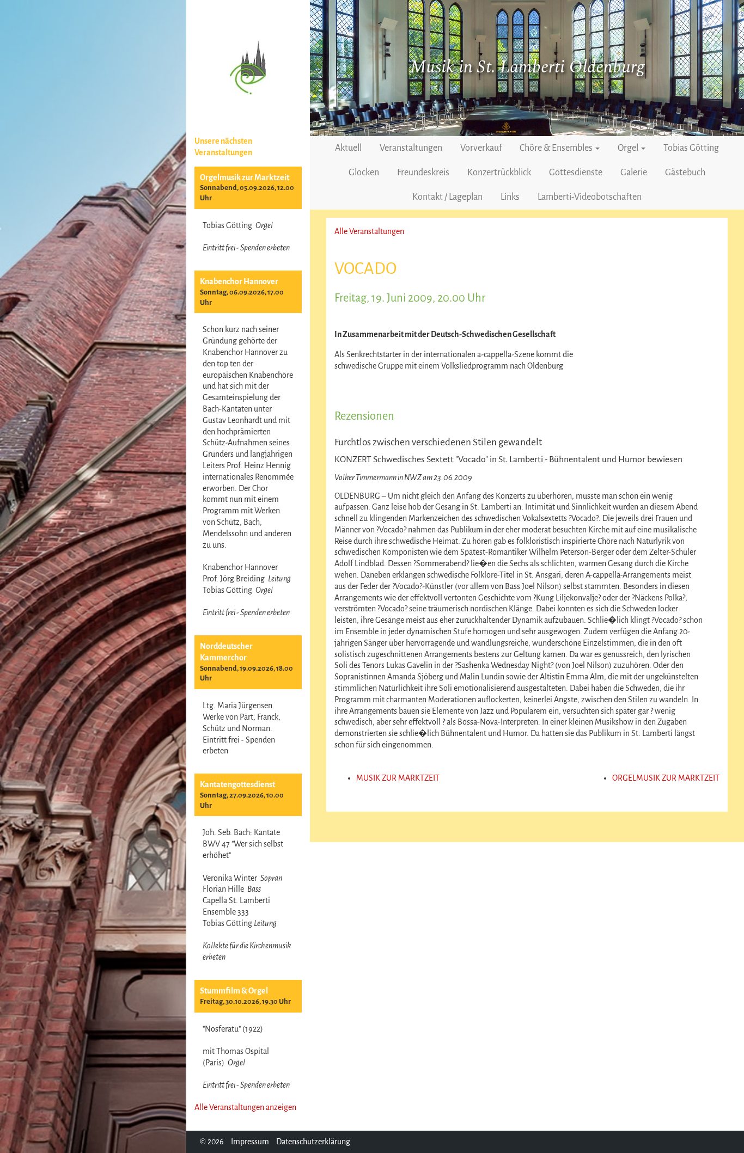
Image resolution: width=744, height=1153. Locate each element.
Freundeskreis (423, 172)
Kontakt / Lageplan (447, 197)
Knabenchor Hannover (239, 281)
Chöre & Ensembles (557, 148)
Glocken (364, 172)
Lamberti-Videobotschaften (590, 197)
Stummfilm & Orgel (234, 990)
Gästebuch (685, 172)
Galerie (633, 172)
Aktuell (348, 148)
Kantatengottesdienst (237, 784)
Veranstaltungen (411, 148)
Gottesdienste (575, 172)
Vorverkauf (481, 148)
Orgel (629, 148)
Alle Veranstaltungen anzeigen (245, 1107)
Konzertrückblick (499, 172)
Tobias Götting (691, 148)
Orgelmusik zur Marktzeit (244, 177)
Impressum (250, 1141)
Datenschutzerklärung (313, 1141)
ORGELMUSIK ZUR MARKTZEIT (665, 778)
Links (510, 197)
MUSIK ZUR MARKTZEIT (398, 778)
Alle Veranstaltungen (369, 231)
